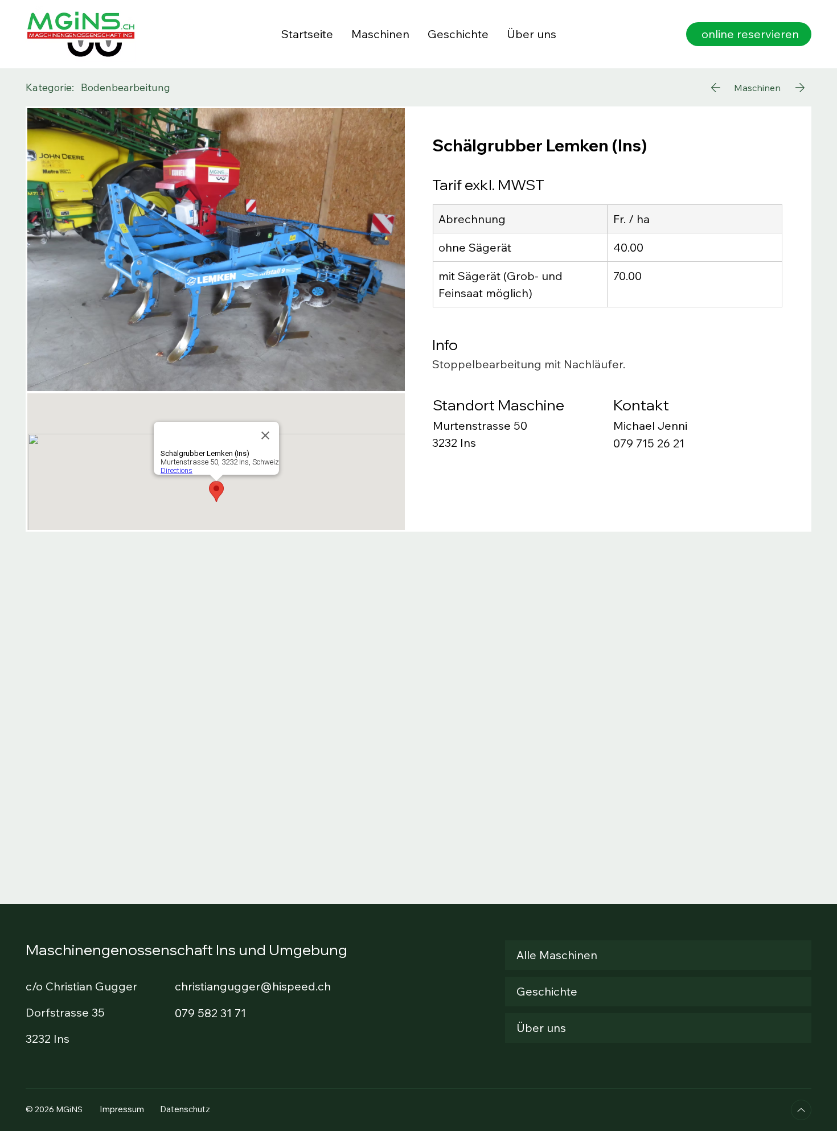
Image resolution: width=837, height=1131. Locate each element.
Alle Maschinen (556, 955)
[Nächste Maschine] (799, 88)
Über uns (541, 1028)
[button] (748, 34)
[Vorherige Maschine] (715, 88)
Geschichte (546, 991)
